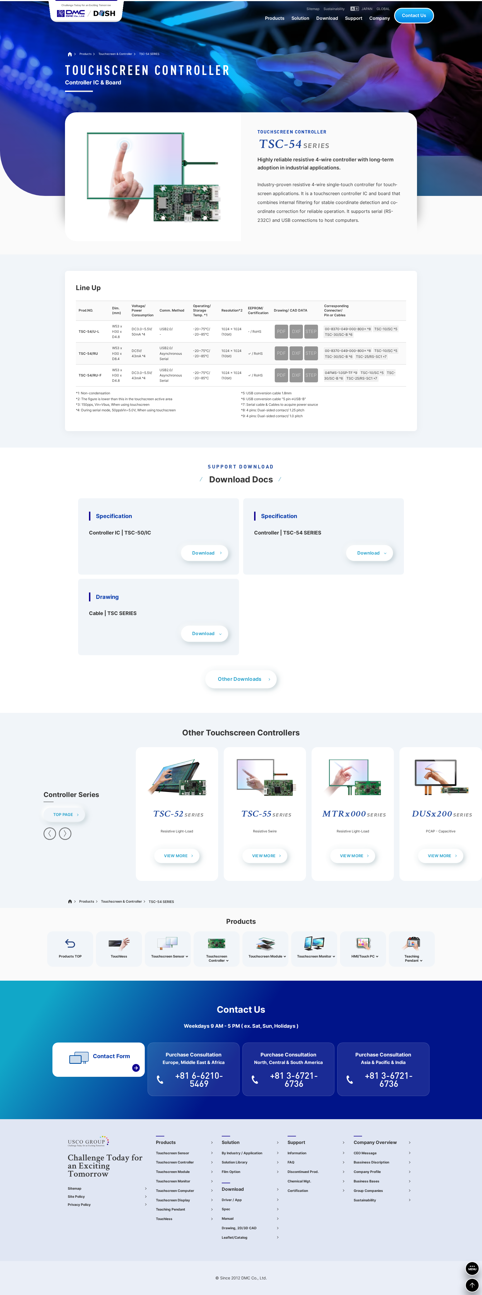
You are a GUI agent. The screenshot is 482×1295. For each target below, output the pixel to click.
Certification (298, 1191)
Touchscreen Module (173, 1172)
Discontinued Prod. (303, 1172)
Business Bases (366, 1181)
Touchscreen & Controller (115, 54)
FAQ (291, 1162)
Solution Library (234, 1162)
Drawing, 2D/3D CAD (239, 1228)
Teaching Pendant (170, 1209)
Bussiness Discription (371, 1162)
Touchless (164, 1219)
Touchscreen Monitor (173, 1181)
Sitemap (74, 1188)
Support (296, 1142)
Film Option (231, 1172)
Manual (227, 1218)
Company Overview (375, 1142)
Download (233, 1189)
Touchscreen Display (173, 1200)
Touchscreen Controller (175, 1162)
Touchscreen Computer (175, 1191)
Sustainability (365, 1200)
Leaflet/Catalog (234, 1237)
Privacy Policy (79, 1204)
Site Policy (76, 1196)
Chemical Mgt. (299, 1181)
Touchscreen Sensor (172, 1153)
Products (85, 54)
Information (297, 1153)
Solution (231, 1142)
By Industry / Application (242, 1153)
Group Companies (368, 1191)
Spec (226, 1209)
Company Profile (367, 1172)
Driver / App (232, 1200)
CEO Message (365, 1153)
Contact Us (414, 15)
